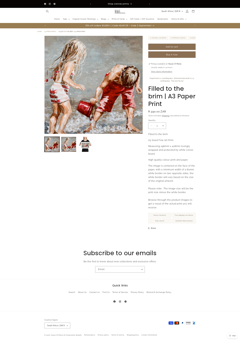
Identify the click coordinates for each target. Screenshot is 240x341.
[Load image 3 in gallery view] (85, 144)
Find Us (106, 292)
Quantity (152, 120)
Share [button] (153, 228)
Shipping (165, 115)
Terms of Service (120, 292)
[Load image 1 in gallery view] (52, 144)
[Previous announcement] (90, 3)
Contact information (149, 335)
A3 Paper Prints (50, 31)
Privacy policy (103, 335)
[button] (47, 11)
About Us (82, 292)
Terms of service (117, 335)
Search (72, 292)
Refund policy (89, 335)
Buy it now (172, 54)
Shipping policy (133, 335)
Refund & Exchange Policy (158, 292)
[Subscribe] (142, 269)
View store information (161, 71)
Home (40, 31)
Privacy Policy (137, 292)
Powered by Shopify (74, 335)
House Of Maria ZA (58, 335)
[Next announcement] (149, 3)
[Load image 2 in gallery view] (68, 144)
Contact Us (94, 292)
